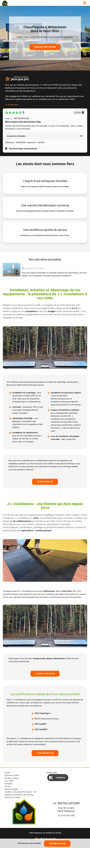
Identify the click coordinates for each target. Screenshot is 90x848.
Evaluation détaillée (16, 136)
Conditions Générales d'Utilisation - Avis (21, 792)
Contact (8, 786)
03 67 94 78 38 (67, 815)
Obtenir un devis (57, 843)
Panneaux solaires (12, 775)
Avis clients (9, 781)
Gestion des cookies (13, 797)
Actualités (8, 783)
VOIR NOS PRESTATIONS (45, 47)
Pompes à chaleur (12, 778)
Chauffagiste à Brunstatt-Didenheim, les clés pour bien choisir (54, 265)
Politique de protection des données (19, 794)
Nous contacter (45, 674)
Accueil (7, 772)
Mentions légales (11, 789)
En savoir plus (11, 104)
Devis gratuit (45, 482)
